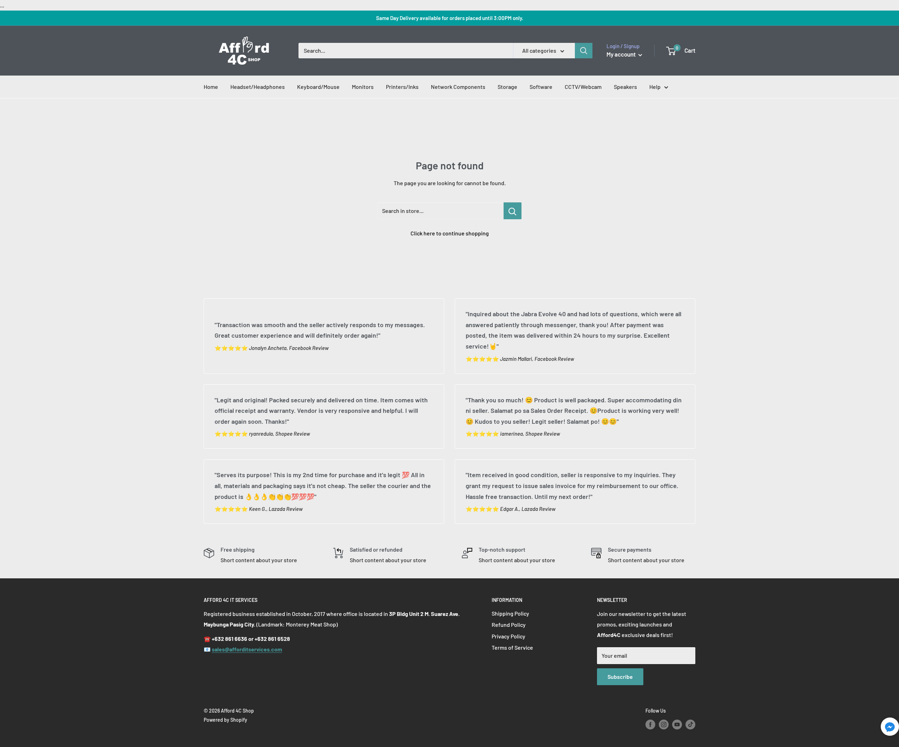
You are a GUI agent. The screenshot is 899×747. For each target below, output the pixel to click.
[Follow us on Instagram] (664, 724)
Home (211, 86)
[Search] (583, 50)
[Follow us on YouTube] (677, 724)
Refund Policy (509, 624)
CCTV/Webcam (583, 86)
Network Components (458, 86)
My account (621, 54)
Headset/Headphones (257, 86)
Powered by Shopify (225, 720)
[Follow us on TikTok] (690, 724)
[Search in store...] (512, 210)
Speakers (625, 86)
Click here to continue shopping (450, 233)
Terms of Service (512, 647)
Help (655, 86)
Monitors (363, 86)
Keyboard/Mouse (318, 86)
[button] (890, 728)
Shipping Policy (510, 613)
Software (541, 86)
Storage (507, 86)
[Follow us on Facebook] (650, 724)
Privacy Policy (508, 636)
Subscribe (620, 676)
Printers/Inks (402, 86)
